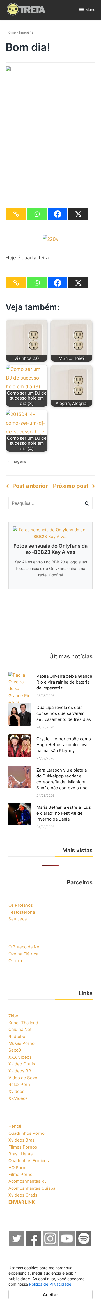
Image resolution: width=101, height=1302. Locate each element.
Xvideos (16, 1091)
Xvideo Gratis (21, 1064)
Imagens (26, 32)
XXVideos (18, 1098)
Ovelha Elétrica (23, 954)
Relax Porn (19, 1084)
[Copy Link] (16, 214)
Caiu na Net (19, 1029)
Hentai (14, 1126)
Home (11, 32)
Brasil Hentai (21, 1153)
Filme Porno (20, 1174)
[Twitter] (17, 1244)
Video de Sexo (22, 1077)
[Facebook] (57, 214)
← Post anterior (27, 486)
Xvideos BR (19, 1071)
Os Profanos (20, 905)
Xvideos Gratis (22, 1195)
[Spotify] (84, 1244)
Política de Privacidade (50, 1284)
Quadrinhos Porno (26, 1133)
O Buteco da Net (24, 946)
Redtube (16, 1036)
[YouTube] (67, 1244)
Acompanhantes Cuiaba (31, 1188)
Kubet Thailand (23, 1022)
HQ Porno (18, 1167)
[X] (78, 214)
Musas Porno (21, 1043)
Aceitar (50, 1294)
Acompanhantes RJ (27, 1181)
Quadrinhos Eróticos (28, 1160)
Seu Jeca (17, 919)
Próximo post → (74, 486)
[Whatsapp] (37, 214)
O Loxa (15, 960)
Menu (90, 9)
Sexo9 (14, 1050)
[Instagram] (50, 1244)
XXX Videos (20, 1057)
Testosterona (21, 912)
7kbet (14, 1016)
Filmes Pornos (22, 1147)
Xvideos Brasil (22, 1140)
